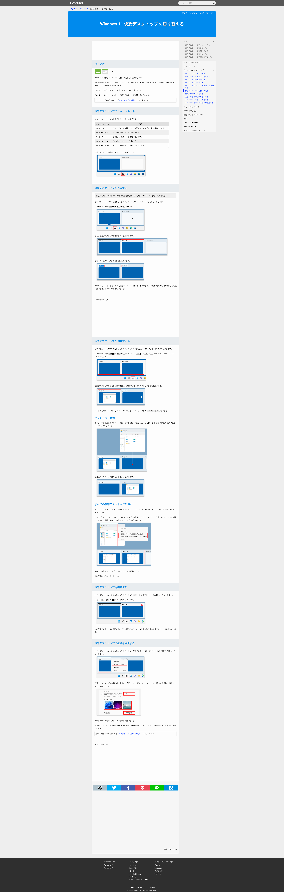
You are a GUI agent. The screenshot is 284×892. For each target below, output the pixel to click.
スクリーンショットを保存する (196, 100)
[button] (214, 3)
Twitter (157, 865)
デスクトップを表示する (128, 100)
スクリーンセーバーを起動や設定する (199, 103)
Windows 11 (84, 9)
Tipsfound (75, 3)
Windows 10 (108, 868)
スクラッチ (159, 871)
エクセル (132, 865)
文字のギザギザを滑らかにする (196, 97)
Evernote (158, 874)
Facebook (158, 868)
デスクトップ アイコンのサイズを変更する (199, 87)
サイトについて (142, 888)
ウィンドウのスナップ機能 (195, 74)
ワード (131, 871)
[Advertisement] (135, 50)
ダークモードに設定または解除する (198, 77)
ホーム (131, 888)
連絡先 (152, 888)
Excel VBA (133, 868)
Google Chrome (135, 874)
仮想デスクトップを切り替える (196, 91)
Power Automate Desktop (139, 880)
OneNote (132, 877)
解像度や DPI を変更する (194, 94)
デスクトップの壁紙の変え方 (129, 734)
